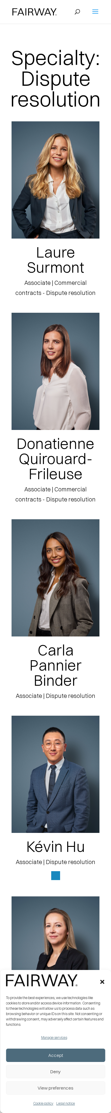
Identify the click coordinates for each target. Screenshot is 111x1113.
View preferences (55, 1088)
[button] (102, 982)
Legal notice (65, 1103)
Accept (55, 1055)
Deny (55, 1071)
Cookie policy (43, 1103)
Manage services (54, 1037)
